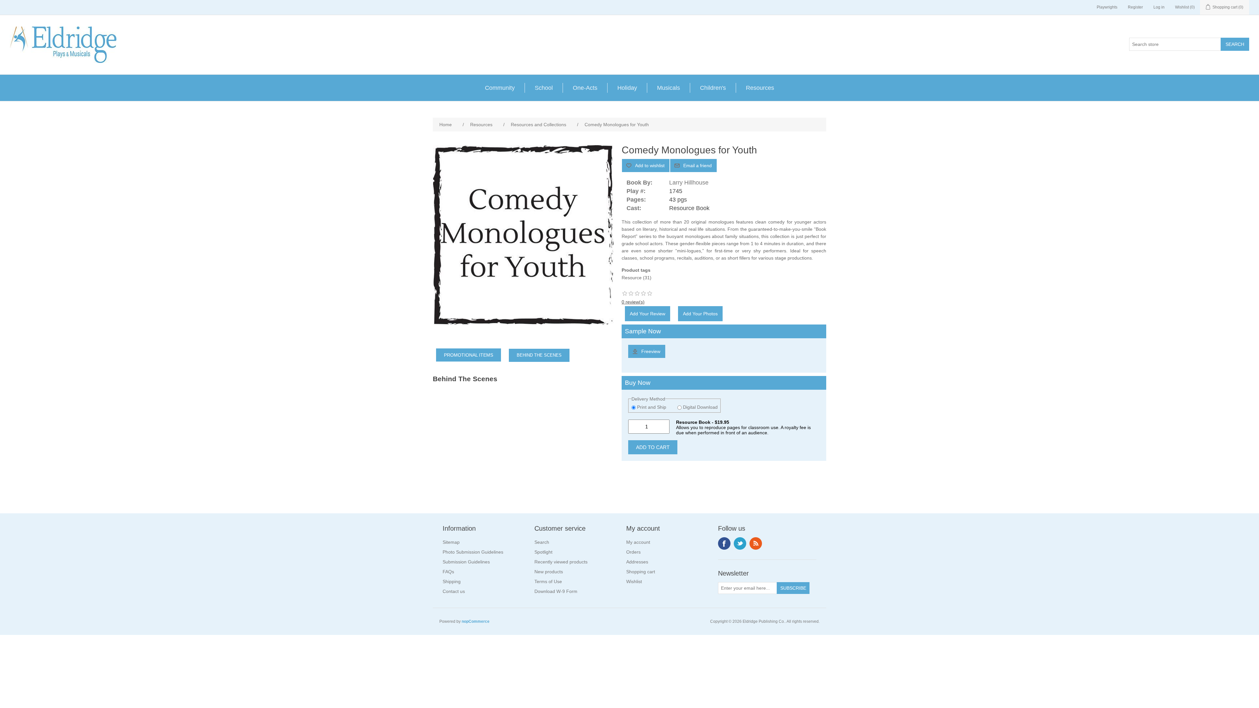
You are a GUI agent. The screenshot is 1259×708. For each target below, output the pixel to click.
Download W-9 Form (555, 591)
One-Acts (585, 88)
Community (500, 88)
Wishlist (634, 581)
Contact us (454, 591)
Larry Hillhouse (689, 182)
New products (548, 571)
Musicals (668, 88)
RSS (755, 543)
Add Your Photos (700, 313)
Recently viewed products (561, 561)
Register (1135, 7)
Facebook (724, 543)
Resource (632, 277)
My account (638, 542)
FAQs (448, 571)
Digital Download (700, 407)
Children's (713, 88)
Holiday (627, 88)
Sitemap (451, 542)
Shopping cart (640, 571)
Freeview (650, 351)
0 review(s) (633, 302)
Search (541, 542)
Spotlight (543, 552)
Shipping (452, 581)
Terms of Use (548, 581)
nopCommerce (476, 621)
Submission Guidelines (466, 561)
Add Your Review (647, 313)
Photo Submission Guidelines (473, 552)
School (544, 88)
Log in (1159, 7)
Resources (760, 88)
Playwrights (1107, 7)
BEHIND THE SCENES (539, 355)
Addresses (637, 561)
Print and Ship (652, 407)
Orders (633, 552)
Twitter (740, 543)
